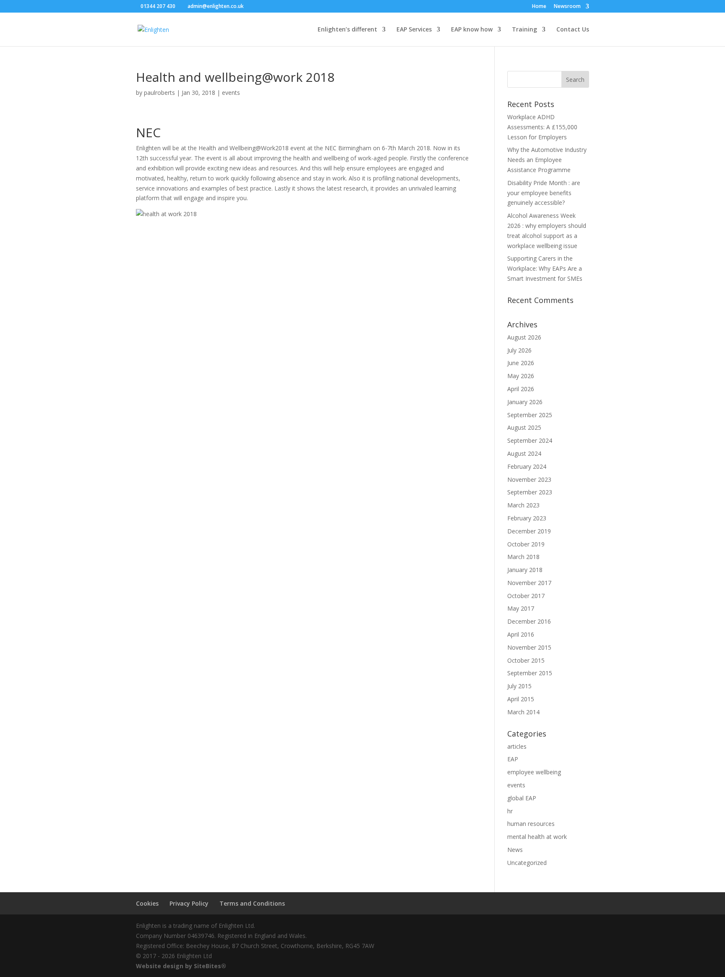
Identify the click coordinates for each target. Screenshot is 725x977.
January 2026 (524, 402)
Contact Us (572, 29)
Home (539, 7)
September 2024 (529, 440)
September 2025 (529, 415)
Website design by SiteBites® (181, 966)
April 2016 (520, 634)
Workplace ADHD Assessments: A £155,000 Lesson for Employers (542, 127)
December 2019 (529, 531)
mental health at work (537, 837)
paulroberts (159, 93)
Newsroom (567, 7)
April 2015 (520, 699)
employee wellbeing (534, 772)
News (515, 850)
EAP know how (472, 29)
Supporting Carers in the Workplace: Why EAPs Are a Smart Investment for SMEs (544, 268)
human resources (531, 824)
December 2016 (529, 621)
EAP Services (414, 29)
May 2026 (520, 376)
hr (510, 811)
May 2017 (520, 608)
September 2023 (529, 492)
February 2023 (526, 518)
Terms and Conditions (252, 903)
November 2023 (529, 479)
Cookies (147, 903)
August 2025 (524, 427)
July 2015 (519, 686)
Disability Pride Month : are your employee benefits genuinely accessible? (543, 193)
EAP (512, 759)
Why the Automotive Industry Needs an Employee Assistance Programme (547, 160)
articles (517, 746)
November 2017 (529, 583)
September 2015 (529, 673)
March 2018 (523, 557)
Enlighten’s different (347, 29)
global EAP (521, 798)
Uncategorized (527, 863)
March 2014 (523, 712)
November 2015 (529, 647)
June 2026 (520, 363)
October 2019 (526, 544)
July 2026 (519, 350)
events (231, 93)
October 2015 (526, 660)
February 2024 (526, 466)
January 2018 (524, 570)
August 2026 (524, 337)
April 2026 (520, 389)
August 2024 (524, 453)
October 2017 (526, 596)
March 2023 (523, 505)
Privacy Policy (189, 903)
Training (524, 29)
